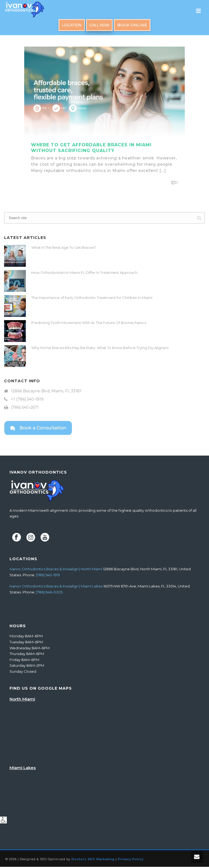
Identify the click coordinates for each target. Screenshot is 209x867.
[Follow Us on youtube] (45, 537)
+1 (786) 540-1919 (27, 399)
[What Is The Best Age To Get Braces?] (15, 256)
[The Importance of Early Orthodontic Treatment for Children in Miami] (15, 306)
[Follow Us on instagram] (30, 537)
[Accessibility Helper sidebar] (3, 820)
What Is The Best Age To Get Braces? (63, 247)
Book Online (132, 25)
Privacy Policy (130, 859)
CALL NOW (99, 25)
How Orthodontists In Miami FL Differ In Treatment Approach (84, 272)
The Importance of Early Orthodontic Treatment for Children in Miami (91, 297)
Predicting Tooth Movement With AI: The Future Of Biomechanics (88, 322)
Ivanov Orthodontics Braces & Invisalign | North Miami (56, 569)
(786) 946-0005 (49, 592)
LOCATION (71, 25)
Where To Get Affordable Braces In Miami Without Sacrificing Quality (91, 147)
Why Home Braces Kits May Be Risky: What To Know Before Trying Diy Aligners (99, 347)
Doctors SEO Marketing (93, 859)
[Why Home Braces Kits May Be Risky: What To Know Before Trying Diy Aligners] (15, 356)
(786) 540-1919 (48, 575)
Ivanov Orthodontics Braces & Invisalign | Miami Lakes (56, 586)
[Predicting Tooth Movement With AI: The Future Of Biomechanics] (15, 331)
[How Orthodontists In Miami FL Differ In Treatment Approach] (15, 281)
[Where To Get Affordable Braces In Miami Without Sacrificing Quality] (104, 91)
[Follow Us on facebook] (16, 537)
